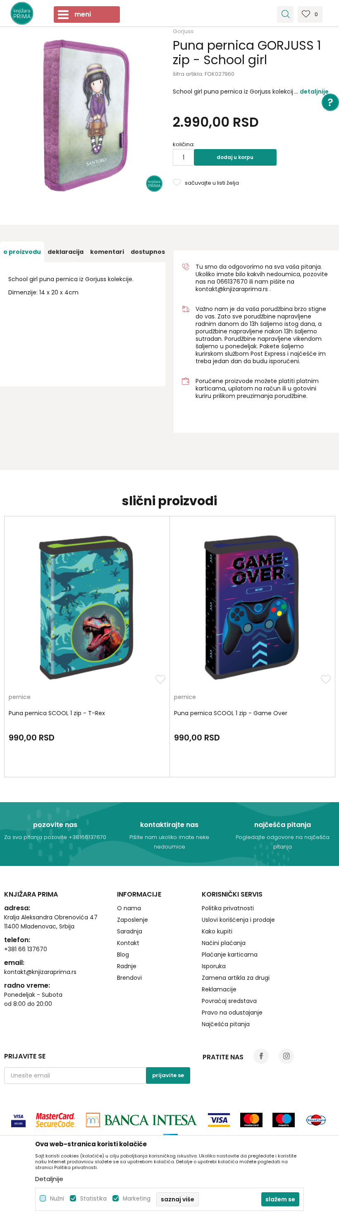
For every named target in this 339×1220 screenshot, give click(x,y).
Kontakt (128, 943)
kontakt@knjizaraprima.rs (232, 289)
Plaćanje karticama (230, 954)
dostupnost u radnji (162, 252)
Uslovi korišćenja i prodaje (238, 920)
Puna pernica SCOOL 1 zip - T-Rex (57, 713)
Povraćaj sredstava (229, 1001)
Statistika (93, 1198)
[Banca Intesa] (142, 1120)
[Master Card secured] (56, 1120)
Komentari (107, 252)
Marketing (136, 1198)
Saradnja (129, 931)
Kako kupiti (217, 931)
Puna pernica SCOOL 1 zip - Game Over (230, 713)
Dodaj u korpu (235, 157)
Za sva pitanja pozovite (36, 837)
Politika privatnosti (228, 908)
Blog (123, 954)
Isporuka (214, 966)
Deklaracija (66, 252)
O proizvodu (22, 252)
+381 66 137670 (25, 949)
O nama (129, 908)
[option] (86, 115)
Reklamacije (219, 989)
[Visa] (18, 1120)
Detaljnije (314, 91)
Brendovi (129, 978)
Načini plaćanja (224, 943)
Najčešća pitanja (226, 1024)
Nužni (57, 1198)
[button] (285, 14)
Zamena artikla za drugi (236, 978)
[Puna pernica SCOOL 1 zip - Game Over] (252, 607)
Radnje (126, 966)
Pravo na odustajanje (232, 1012)
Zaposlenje (132, 920)
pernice (20, 697)
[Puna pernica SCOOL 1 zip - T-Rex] (87, 607)
